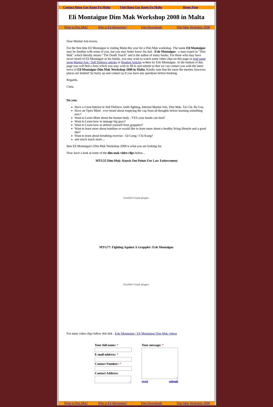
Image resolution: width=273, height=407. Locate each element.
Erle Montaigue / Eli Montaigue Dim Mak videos (146, 333)
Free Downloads (151, 27)
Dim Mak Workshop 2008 (193, 27)
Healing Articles (131, 62)
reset (145, 381)
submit (173, 381)
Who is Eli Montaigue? (112, 27)
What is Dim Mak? (76, 27)
